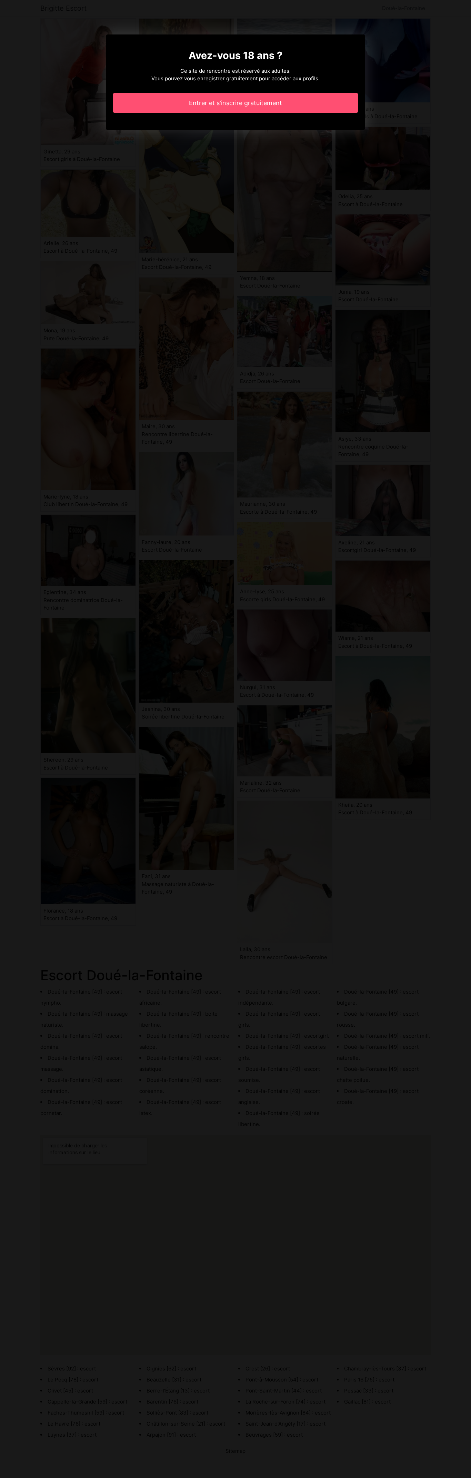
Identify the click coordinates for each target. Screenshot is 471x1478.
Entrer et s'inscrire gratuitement (235, 103)
